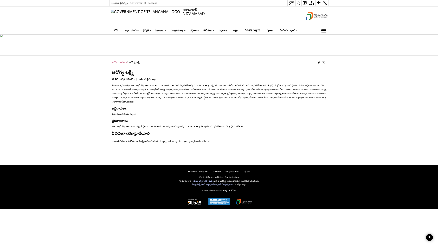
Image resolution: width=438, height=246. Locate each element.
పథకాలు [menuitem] (223, 30)
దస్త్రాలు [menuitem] (193, 30)
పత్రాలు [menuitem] (270, 30)
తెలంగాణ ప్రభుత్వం (119, 3)
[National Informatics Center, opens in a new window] (219, 202)
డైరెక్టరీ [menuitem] (146, 30)
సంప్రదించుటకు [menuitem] (232, 171)
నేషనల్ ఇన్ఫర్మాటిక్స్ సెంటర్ (203, 181)
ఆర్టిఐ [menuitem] (235, 30)
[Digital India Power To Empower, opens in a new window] (244, 202)
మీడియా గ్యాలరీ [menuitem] (287, 30)
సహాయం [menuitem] (216, 171)
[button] (324, 30)
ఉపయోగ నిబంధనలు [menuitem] (198, 171)
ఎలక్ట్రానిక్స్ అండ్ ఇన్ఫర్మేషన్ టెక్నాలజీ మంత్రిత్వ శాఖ (212, 184)
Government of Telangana (143, 3)
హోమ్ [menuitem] (115, 30)
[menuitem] (291, 3)
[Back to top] (429, 237)
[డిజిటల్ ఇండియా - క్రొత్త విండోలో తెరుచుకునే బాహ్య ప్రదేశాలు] (312, 23)
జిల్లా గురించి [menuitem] (131, 30)
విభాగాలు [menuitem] (159, 30)
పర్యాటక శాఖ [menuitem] (177, 30)
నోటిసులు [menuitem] (207, 30)
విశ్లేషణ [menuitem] (246, 171)
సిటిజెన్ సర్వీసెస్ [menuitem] (252, 30)
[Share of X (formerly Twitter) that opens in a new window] (324, 63)
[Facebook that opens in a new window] (319, 63)
